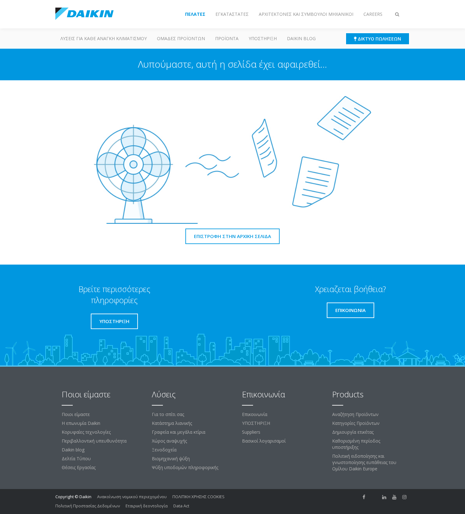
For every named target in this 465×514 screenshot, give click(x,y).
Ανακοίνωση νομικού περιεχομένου (132, 496)
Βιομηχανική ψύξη (171, 459)
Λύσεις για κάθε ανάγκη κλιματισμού (103, 38)
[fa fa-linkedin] (384, 497)
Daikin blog (301, 38)
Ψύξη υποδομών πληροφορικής (185, 467)
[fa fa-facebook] (364, 497)
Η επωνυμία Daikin (81, 423)
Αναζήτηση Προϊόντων (355, 414)
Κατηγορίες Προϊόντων (356, 423)
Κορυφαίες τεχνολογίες (86, 432)
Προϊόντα (227, 38)
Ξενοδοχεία (164, 450)
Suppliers (251, 432)
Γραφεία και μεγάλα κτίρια (178, 432)
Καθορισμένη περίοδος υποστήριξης (356, 444)
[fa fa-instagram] (405, 497)
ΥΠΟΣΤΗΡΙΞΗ (263, 38)
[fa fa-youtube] (394, 497)
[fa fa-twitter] (374, 497)
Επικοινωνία (254, 414)
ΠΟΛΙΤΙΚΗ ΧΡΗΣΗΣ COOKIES (198, 496)
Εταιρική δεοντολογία (147, 506)
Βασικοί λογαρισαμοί (264, 441)
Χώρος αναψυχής (169, 441)
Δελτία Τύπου (76, 459)
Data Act (181, 506)
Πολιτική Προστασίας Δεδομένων (87, 506)
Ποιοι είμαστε (76, 414)
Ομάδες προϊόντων (181, 38)
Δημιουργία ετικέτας (353, 432)
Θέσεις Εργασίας (79, 467)
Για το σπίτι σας (168, 414)
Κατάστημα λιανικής (172, 423)
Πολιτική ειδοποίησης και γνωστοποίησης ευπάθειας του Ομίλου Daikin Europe (364, 462)
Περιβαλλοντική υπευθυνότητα (94, 441)
